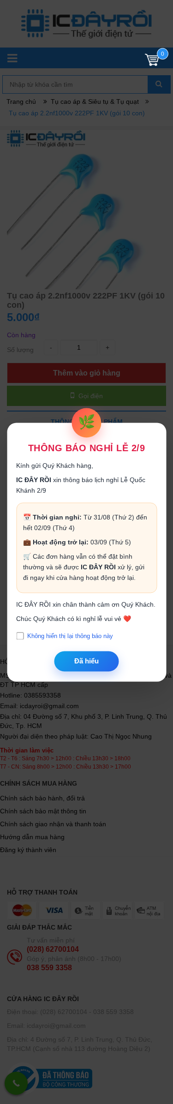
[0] (152, 62)
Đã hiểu (86, 661)
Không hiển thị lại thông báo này (70, 636)
